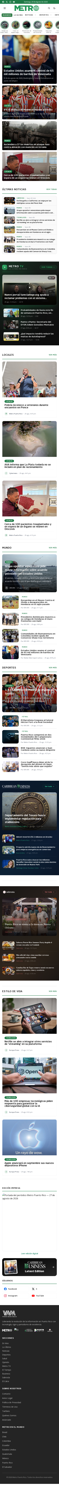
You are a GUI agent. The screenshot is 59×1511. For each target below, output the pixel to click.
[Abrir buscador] (49, 8)
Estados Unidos (9, 1449)
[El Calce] (18, 1330)
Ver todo (48, 786)
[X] (7, 2)
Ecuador (5, 1445)
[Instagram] (10, 2)
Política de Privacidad (11, 1402)
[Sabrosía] (50, 1330)
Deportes (44, 15)
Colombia (6, 1441)
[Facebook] (3, 2)
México (5, 1458)
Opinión (5, 1362)
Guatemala (7, 1454)
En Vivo (5, 1343)
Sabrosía (6, 1377)
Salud (4, 1358)
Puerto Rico (7, 1462)
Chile (4, 1436)
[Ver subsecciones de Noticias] (36, 15)
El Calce (5, 1381)
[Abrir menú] (4, 8)
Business (6, 1373)
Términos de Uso (10, 1406)
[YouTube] (14, 2)
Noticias (29, 15)
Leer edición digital (29, 1253)
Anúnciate (6, 1419)
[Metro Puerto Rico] (7, 1330)
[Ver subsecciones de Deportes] (51, 15)
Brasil (4, 1432)
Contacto (6, 1393)
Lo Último (6, 1347)
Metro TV (6, 1366)
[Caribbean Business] (28, 1330)
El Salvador (7, 1467)
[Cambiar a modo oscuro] (54, 8)
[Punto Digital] (39, 1330)
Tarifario (6, 1411)
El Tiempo (6, 1370)
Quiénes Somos (9, 1415)
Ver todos (47, 267)
